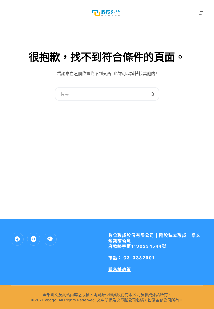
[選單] (201, 13)
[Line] (50, 239)
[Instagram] (33, 239)
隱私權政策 (119, 269)
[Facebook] (17, 239)
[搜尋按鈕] (152, 94)
